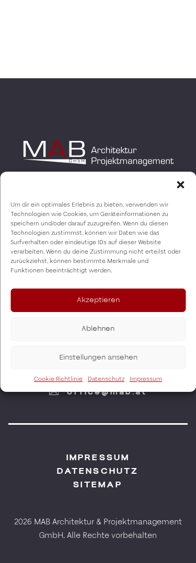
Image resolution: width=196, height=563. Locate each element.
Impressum (146, 379)
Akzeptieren (98, 299)
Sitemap (97, 484)
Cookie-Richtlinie (58, 379)
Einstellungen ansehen (98, 357)
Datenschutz (106, 379)
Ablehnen (98, 328)
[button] (180, 184)
